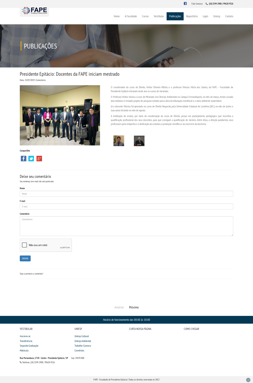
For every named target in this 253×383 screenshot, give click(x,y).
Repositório (192, 16)
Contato (229, 16)
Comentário (24, 213)
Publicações (175, 16)
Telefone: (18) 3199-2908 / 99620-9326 (38, 362)
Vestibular (159, 16)
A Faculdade (131, 16)
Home (117, 16)
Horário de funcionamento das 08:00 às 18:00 (126, 320)
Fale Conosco (197, 3)
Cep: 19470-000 (77, 358)
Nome (22, 188)
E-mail (22, 201)
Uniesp (216, 16)
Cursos (145, 16)
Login (205, 16)
